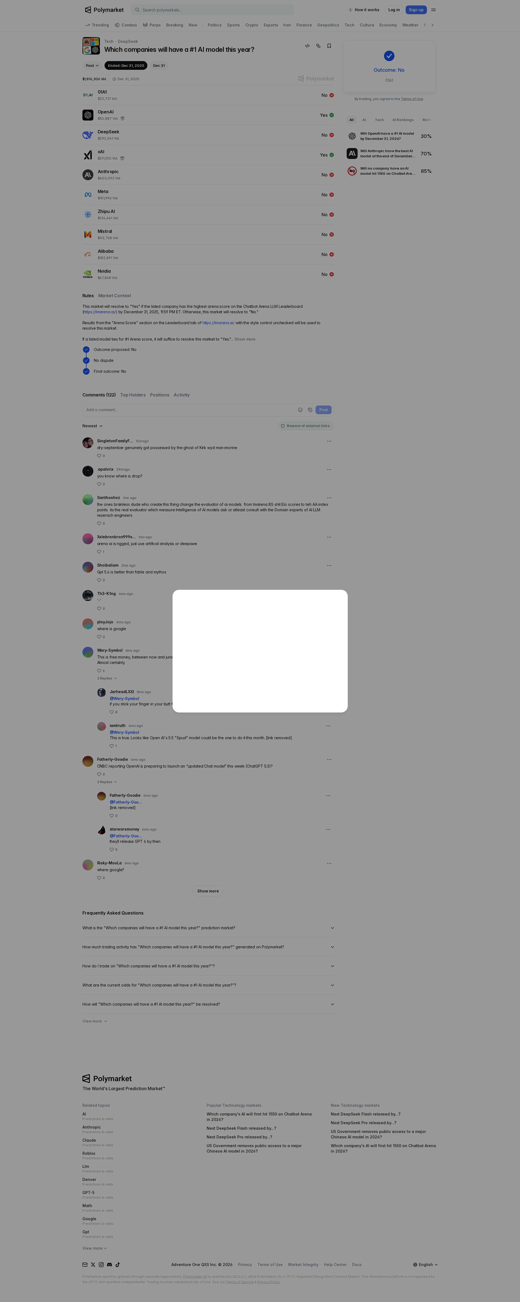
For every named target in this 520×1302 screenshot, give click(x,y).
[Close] (340, 597)
